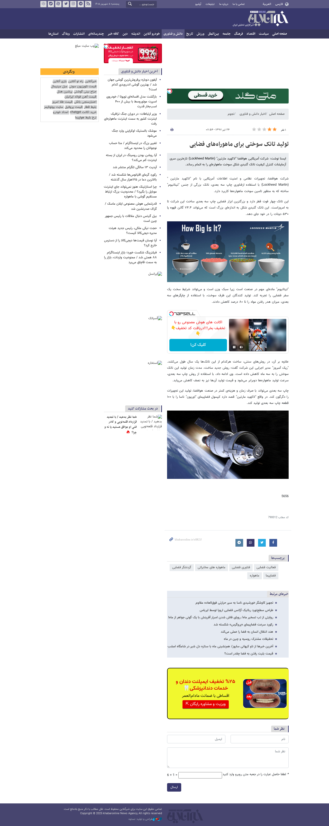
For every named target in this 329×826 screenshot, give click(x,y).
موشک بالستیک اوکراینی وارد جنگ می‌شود (134, 133)
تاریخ (189, 34)
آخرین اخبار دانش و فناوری (139, 71)
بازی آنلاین (60, 81)
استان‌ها (53, 34)
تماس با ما (239, 4)
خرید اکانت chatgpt (83, 112)
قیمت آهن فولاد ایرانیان (80, 96)
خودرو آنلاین (152, 34)
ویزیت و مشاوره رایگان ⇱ (206, 704)
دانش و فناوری (173, 34)
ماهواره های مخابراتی (211, 567)
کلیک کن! (198, 345)
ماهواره (254, 575)
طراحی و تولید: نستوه (141, 819)
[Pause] (234, 347)
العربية (267, 4)
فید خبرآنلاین (88, 4)
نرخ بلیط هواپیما (85, 117)
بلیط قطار (90, 107)
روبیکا (43, 4)
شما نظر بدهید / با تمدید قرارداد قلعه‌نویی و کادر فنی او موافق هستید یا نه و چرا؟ (120, 424)
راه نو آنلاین (75, 81)
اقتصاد (250, 34)
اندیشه (135, 34)
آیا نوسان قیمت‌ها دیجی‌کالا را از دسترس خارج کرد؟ (130, 243)
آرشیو (198, 4)
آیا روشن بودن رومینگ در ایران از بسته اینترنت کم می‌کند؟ (131, 158)
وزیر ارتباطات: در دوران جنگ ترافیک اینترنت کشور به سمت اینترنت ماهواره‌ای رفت (130, 118)
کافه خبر (113, 34)
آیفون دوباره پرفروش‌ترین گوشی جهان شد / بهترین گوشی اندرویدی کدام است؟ (132, 84)
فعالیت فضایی (266, 567)
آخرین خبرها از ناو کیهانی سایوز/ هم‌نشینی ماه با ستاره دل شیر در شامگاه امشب (220, 646)
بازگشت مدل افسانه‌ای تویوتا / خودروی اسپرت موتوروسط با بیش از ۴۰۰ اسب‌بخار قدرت (131, 101)
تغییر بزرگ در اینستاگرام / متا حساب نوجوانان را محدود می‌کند (133, 146)
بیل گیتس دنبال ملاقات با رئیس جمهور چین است (131, 219)
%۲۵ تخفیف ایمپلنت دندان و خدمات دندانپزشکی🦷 (205, 685)
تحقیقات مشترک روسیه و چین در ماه (248, 639)
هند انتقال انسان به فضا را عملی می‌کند (247, 631)
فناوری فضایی (241, 567)
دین (125, 34)
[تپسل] (169, 91)
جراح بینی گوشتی (85, 91)
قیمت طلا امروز (62, 102)
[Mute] (241, 347)
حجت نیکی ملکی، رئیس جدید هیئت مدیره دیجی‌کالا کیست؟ (133, 231)
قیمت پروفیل (74, 107)
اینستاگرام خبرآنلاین (73, 4)
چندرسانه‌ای (96, 34)
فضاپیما (271, 575)
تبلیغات (210, 4)
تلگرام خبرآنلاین (81, 4)
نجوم (231, 114)
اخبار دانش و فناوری (253, 114)
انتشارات (79, 34)
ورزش (200, 34)
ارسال (174, 787)
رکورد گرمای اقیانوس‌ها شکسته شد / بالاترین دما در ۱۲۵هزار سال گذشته (133, 177)
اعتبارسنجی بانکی (85, 102)
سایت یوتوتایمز (53, 107)
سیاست (264, 34)
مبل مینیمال (59, 86)
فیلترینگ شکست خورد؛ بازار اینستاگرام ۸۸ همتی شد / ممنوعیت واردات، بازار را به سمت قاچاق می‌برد (130, 257)
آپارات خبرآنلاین (58, 4)
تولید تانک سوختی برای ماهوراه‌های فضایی (239, 144)
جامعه (227, 34)
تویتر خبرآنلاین (66, 4)
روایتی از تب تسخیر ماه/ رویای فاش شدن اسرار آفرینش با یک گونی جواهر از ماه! (220, 617)
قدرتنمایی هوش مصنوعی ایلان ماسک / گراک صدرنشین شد (131, 206)
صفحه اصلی (279, 34)
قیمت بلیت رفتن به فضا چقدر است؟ (248, 653)
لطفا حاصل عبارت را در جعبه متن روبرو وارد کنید (256, 774)
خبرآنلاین (260, 19)
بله (51, 4)
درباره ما (223, 4)
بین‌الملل (213, 34)
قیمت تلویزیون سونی (82, 86)
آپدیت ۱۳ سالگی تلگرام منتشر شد (135, 167)
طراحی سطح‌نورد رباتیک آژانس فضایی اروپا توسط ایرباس (236, 610)
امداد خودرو (60, 112)
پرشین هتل (64, 91)
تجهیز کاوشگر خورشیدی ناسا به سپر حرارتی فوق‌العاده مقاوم (234, 602)
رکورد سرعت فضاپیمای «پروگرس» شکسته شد (243, 624)
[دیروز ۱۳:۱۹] (150, 422)
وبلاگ (66, 34)
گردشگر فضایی (181, 567)
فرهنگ (238, 34)
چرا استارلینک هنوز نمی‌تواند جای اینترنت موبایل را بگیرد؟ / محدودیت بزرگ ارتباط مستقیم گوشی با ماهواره (130, 191)
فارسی (279, 4)
